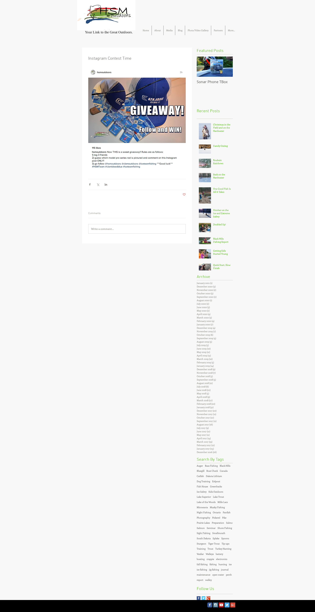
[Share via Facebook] (89, 184)
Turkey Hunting (223, 548)
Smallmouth (218, 533)
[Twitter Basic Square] (203, 598)
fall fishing (202, 564)
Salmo (229, 522)
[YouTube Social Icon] (221, 604)
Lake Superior (204, 496)
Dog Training (203, 481)
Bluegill (200, 470)
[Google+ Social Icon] (232, 604)
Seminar (211, 528)
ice (230, 564)
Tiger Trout (214, 543)
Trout (210, 548)
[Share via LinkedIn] (105, 184)
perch (229, 574)
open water (218, 574)
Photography (203, 517)
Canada (224, 470)
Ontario (217, 512)
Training (201, 548)
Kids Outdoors (216, 491)
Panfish (227, 512)
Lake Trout (218, 496)
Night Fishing (204, 512)
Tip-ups (225, 543)
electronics (221, 559)
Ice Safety (202, 491)
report (200, 579)
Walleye (210, 553)
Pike (224, 517)
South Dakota (204, 538)
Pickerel (216, 517)
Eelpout (216, 481)
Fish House (202, 486)
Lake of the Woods (206, 502)
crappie (210, 559)
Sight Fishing (203, 533)
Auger (200, 465)
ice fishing (202, 569)
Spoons (225, 538)
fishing (213, 564)
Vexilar (200, 553)
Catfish (200, 476)
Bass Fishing (211, 465)
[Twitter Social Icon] (227, 604)
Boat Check (212, 470)
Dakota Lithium (214, 476)
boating (201, 559)
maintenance (203, 574)
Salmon (201, 528)
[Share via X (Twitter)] (97, 184)
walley (208, 579)
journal (225, 569)
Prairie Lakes (203, 522)
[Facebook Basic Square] (198, 598)
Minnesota (202, 507)
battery (219, 553)
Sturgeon (201, 543)
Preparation (218, 522)
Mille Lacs (223, 502)
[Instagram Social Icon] (215, 604)
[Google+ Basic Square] (208, 598)
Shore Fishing (225, 528)
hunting (223, 564)
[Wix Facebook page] (209, 604)
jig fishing (214, 569)
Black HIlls (225, 465)
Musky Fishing (217, 507)
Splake (216, 538)
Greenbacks (216, 486)
